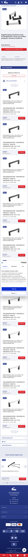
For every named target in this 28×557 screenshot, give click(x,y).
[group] (14, 470)
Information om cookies (19, 552)
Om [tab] (23, 266)
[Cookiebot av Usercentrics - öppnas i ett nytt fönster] (21, 263)
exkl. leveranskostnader (10, 46)
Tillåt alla (14, 288)
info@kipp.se (15, 503)
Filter (14, 75)
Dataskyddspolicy (10, 552)
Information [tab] (14, 266)
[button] (2, 466)
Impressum (11, 550)
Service (4, 516)
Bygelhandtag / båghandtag (9, 5)
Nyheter (4, 507)
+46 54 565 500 (14, 499)
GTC (15, 550)
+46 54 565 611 (14, 501)
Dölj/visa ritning (11, 81)
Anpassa (13, 293)
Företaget (4, 512)
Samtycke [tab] (5, 266)
